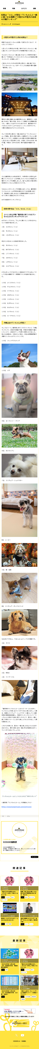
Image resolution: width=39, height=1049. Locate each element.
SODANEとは (16, 1041)
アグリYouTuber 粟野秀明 (9, 916)
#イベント (31, 924)
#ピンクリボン (4, 899)
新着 (4, 8)
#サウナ (26, 924)
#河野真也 (23, 999)
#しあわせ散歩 (27, 996)
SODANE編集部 (16, 24)
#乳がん (12, 897)
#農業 (10, 924)
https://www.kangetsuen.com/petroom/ (17, 807)
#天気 (7, 969)
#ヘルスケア (8, 897)
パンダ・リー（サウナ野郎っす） (30, 916)
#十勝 (7, 924)
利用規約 (24, 1041)
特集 (13, 8)
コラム (8, 816)
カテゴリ (24, 8)
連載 (34, 8)
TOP (3, 816)
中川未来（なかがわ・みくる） (10, 961)
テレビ (3, 969)
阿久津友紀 (5, 889)
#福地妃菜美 (34, 996)
